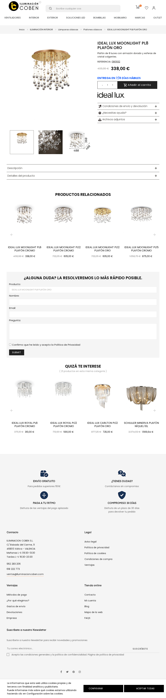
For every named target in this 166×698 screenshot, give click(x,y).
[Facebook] (61, 672)
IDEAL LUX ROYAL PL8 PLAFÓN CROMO (25, 424)
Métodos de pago (17, 594)
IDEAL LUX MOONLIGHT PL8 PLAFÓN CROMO (24, 249)
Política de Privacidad (67, 344)
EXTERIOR (52, 17)
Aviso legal (90, 541)
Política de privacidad (96, 547)
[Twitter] (67, 672)
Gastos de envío (16, 606)
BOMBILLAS (99, 17)
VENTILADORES (12, 17)
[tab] (128, 106)
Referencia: (104, 61)
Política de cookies (95, 553)
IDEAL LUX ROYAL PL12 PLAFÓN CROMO (63, 424)
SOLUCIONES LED (75, 17)
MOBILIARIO (120, 17)
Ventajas (89, 565)
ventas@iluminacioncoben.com (25, 574)
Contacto (90, 594)
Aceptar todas (145, 688)
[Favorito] (146, 8)
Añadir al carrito (139, 85)
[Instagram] (79, 672)
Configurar (95, 688)
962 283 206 (14, 563)
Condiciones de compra (98, 559)
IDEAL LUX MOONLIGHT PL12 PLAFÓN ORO (102, 249)
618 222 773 (13, 569)
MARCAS (140, 17)
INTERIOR (34, 17)
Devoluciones (14, 612)
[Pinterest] (73, 672)
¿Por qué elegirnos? (18, 600)
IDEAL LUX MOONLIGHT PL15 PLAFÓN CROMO (141, 249)
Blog (86, 606)
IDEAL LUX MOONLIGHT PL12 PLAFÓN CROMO (64, 249)
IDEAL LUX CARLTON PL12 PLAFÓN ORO (102, 424)
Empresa (12, 618)
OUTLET (157, 17)
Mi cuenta (90, 600)
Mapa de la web (93, 612)
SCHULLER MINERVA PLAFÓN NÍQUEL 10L (141, 424)
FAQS (87, 618)
